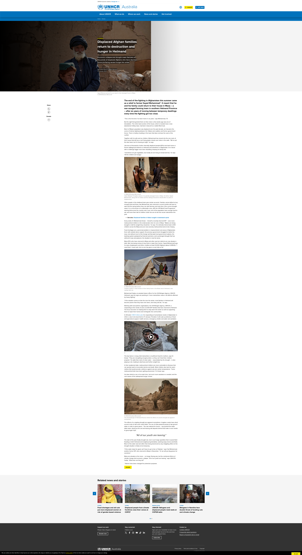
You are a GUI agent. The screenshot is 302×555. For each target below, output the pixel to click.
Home (99, 19)
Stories (103, 19)
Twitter (126, 533)
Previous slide (94, 493)
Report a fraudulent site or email (189, 535)
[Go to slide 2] (152, 519)
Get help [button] (201, 7)
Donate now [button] (103, 534)
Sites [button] (180, 7)
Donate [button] (189, 7)
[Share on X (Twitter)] (48, 108)
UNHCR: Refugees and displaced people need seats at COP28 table (164, 509)
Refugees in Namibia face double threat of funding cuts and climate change (191, 509)
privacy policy (69, 553)
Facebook (130, 533)
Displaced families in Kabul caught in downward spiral (151, 218)
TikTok (140, 533)
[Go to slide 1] (150, 519)
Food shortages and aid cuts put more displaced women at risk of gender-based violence (109, 509)
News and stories (151, 14)
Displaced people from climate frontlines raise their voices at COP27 (137, 509)
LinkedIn (144, 533)
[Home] (109, 7)
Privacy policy (178, 548)
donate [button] (128, 467)
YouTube (137, 533)
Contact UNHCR (185, 530)
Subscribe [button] (157, 538)
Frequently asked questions (188, 532)
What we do (119, 14)
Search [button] (175, 7)
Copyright (202, 548)
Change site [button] (114, 1)
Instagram (133, 533)
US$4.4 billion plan (137, 315)
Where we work (134, 14)
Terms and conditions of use (190, 548)
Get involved (167, 14)
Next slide (207, 493)
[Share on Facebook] (48, 112)
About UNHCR (105, 14)
